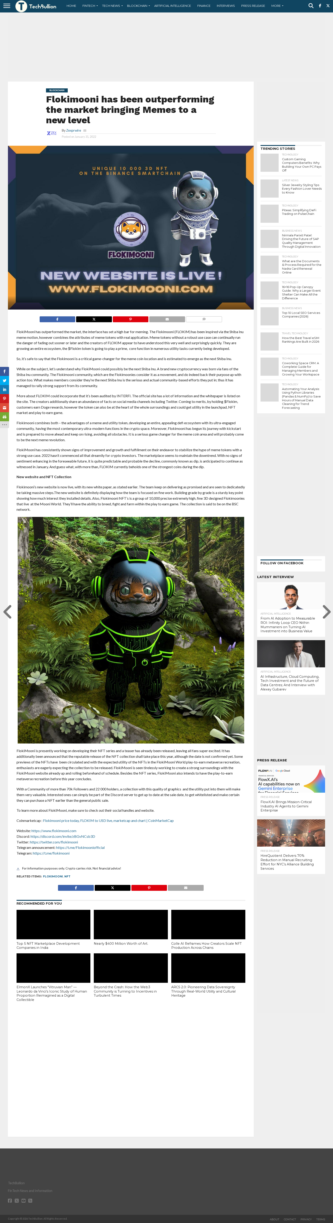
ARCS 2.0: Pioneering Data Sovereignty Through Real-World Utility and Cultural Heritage (203, 991)
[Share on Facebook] (57, 318)
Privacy (306, 1219)
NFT (67, 876)
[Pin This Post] (131, 318)
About (274, 1219)
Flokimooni (53, 876)
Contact (290, 1219)
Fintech (88, 5)
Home (71, 5)
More (276, 5)
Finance (203, 5)
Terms (320, 1219)
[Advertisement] (166, 46)
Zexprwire (73, 130)
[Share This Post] (94, 318)
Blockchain (137, 5)
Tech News (111, 5)
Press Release (253, 5)
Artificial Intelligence (172, 5)
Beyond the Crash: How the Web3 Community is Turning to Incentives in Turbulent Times (125, 991)
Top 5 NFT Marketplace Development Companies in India (48, 946)
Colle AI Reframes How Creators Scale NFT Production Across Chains (206, 946)
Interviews (226, 5)
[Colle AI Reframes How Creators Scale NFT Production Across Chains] (208, 932)
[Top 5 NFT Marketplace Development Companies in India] (54, 932)
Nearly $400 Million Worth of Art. (121, 944)
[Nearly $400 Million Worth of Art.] (131, 932)
